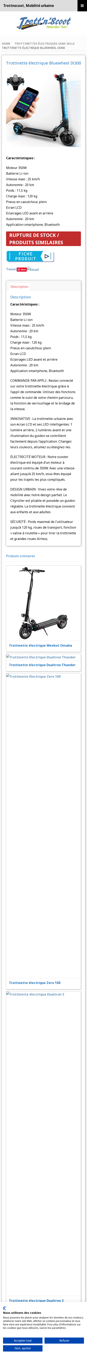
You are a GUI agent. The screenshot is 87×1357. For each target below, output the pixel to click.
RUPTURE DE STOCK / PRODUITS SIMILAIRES (36, 239)
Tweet (11, 269)
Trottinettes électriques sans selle (45, 43)
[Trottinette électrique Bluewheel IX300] (43, 109)
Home (6, 43)
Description (19, 286)
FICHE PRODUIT (46, 593)
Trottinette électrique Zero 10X (35, 983)
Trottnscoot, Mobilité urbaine (28, 5)
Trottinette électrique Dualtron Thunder (42, 665)
